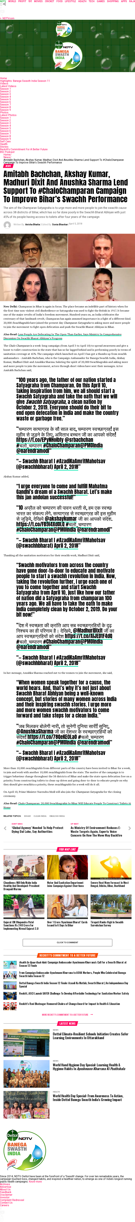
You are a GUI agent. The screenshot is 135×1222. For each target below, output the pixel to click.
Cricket (49, 1)
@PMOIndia (91, 445)
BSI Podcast (7, 152)
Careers (4, 1205)
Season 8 (5, 107)
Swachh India (57, 816)
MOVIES (38, 1)
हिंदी (30, 1)
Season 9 (5, 109)
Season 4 (5, 96)
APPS (124, 1)
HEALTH (82, 1)
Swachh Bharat (72, 492)
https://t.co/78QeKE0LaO (52, 737)
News (7, 157)
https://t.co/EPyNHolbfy (40, 440)
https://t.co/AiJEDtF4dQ (88, 636)
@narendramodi (32, 451)
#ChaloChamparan (61, 445)
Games (101, 1)
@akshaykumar (61, 518)
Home (3, 78)
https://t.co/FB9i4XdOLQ (40, 524)
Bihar (27, 816)
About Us (5, 1189)
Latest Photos (8, 115)
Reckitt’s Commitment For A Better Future (24, 149)
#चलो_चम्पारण (29, 445)
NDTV (3, 1)
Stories (4, 146)
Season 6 (5, 102)
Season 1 (5, 88)
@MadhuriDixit (88, 630)
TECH (91, 1)
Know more (35, 1181)
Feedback (5, 1192)
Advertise (5, 1186)
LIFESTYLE (70, 1)
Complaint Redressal (12, 1200)
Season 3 (5, 94)
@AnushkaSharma (34, 731)
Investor (5, 1197)
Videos (4, 83)
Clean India (40, 816)
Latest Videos (8, 86)
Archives (5, 1184)
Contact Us (6, 1202)
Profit (22, 1)
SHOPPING (113, 1)
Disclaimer (6, 1194)
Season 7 (5, 104)
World (12, 1)
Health (3, 144)
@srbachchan (79, 440)
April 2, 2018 (66, 467)
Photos (4, 112)
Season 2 (5, 91)
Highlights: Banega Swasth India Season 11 (25, 80)
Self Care (5, 141)
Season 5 (5, 99)
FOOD (59, 1)
